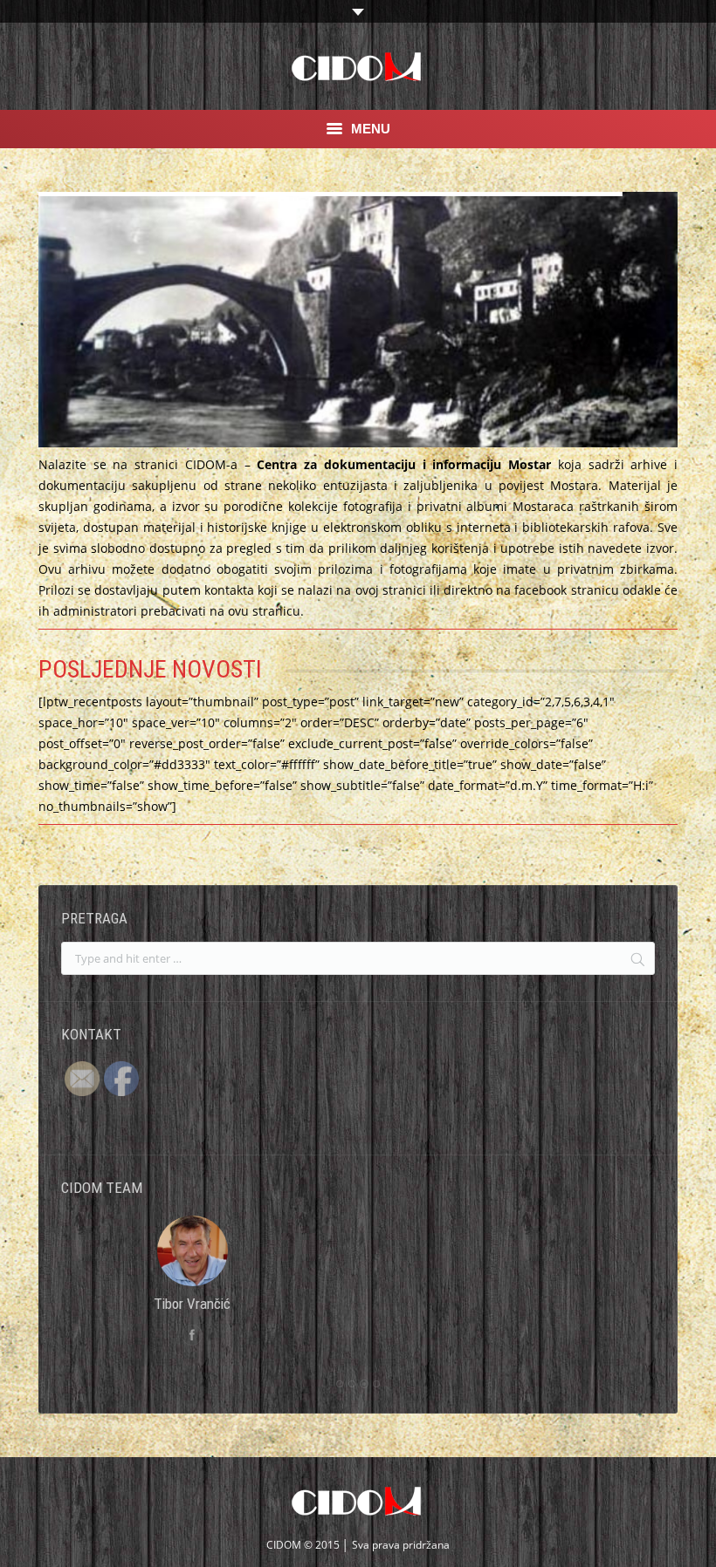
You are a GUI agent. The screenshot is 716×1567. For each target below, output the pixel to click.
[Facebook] (358, 1335)
